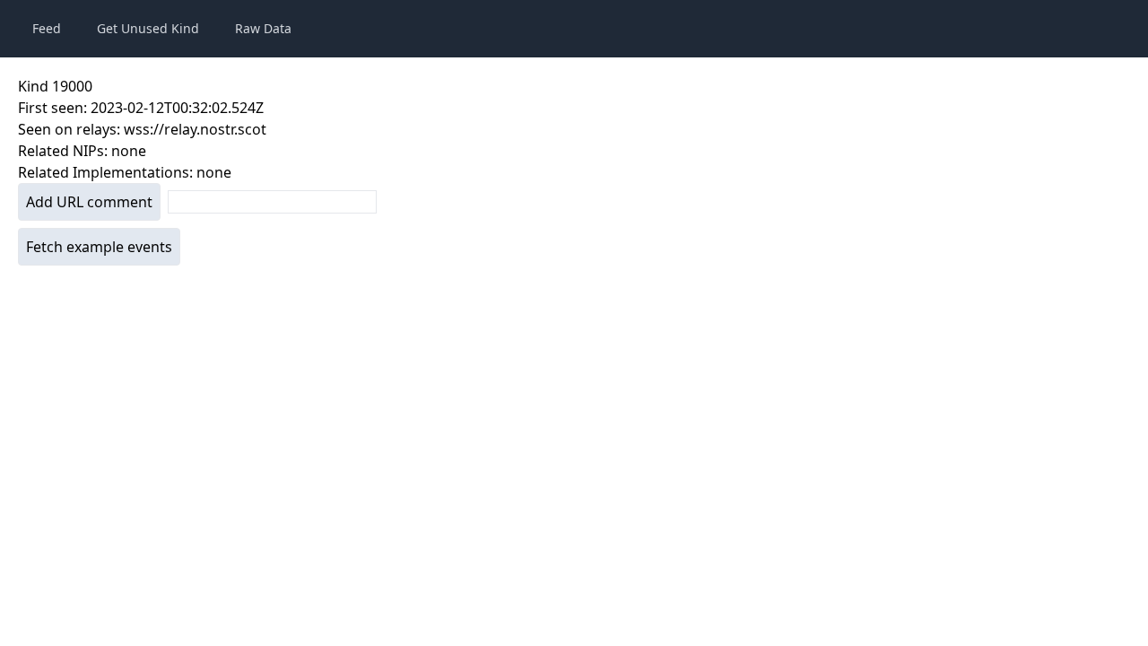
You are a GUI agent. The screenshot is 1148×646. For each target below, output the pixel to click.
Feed (46, 28)
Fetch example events (99, 247)
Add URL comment (89, 202)
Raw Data (263, 28)
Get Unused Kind (148, 28)
